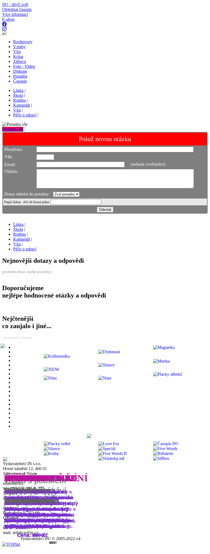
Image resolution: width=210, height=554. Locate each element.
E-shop (8, 19)
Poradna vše (12, 129)
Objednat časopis (17, 9)
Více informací (15, 14)
